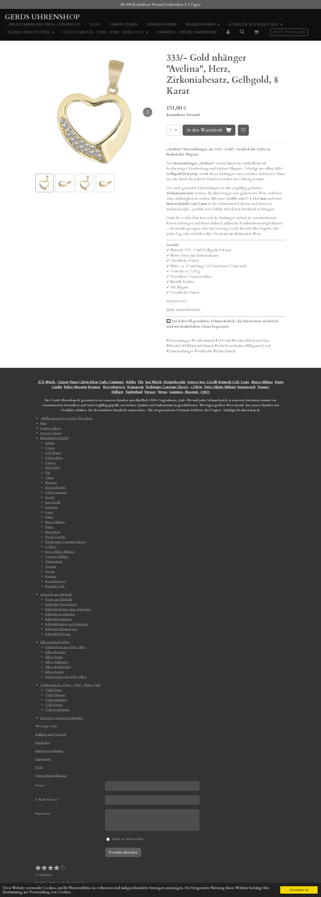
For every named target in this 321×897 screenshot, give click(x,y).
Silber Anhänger (56, 662)
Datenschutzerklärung (50, 775)
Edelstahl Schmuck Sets (61, 629)
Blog (43, 423)
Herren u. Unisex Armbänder (61, 718)
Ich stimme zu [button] (299, 890)
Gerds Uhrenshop (42, 17)
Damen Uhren (50, 428)
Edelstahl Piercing (57, 634)
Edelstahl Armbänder (60, 614)
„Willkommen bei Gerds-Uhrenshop (66, 418)
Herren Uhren (50, 433)
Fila (140, 382)
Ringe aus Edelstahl (58, 599)
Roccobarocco (114, 387)
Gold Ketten (54, 705)
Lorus (245, 382)
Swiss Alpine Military (220, 387)
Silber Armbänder (58, 667)
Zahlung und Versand (50, 734)
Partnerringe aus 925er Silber (66, 677)
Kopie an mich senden (128, 839)
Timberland (133, 392)
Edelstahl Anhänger (58, 619)
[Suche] (242, 32)
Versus (162, 392)
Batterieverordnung (49, 751)
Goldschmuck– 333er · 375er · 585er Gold (70, 685)
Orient (50, 448)
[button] (44, 183)
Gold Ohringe (55, 695)
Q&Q (204, 392)
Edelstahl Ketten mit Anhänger (66, 624)
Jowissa (192, 382)
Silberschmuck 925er (55, 642)
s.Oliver (196, 387)
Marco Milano (262, 382)
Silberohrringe (55, 652)
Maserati (80, 387)
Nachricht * (43, 813)
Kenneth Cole (229, 382)
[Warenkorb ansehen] (256, 32)
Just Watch (153, 382)
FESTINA (52, 467)
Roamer (94, 387)
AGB (39, 767)
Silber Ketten (54, 672)
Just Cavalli (208, 382)
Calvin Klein (88, 382)
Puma (73, 382)
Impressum (43, 759)
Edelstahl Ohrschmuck (61, 604)
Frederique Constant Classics (167, 387)
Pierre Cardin (55, 537)
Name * (40, 785)
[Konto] (228, 32)
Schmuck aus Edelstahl (55, 594)
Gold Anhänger (56, 700)
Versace (150, 392)
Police (69, 387)
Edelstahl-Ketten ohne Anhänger (68, 609)
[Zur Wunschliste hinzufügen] (243, 130)
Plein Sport (52, 532)
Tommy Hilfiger (56, 556)
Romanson (135, 387)
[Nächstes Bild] (147, 112)
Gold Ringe (53, 690)
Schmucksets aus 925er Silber (65, 647)
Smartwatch (246, 387)
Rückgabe (42, 742)
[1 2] (173, 130)
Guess (49, 477)
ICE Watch (53, 453)
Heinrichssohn (174, 382)
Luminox (176, 392)
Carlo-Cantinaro (111, 382)
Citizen (63, 382)
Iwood (49, 497)
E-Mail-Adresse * (47, 799)
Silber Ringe (54, 657)
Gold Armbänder (57, 709)
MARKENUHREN (54, 438)
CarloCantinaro (56, 492)
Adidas (131, 382)
